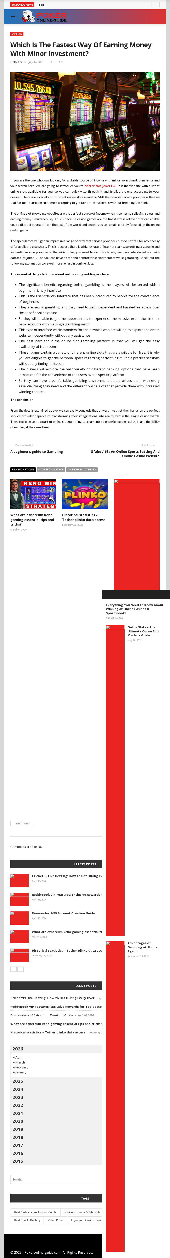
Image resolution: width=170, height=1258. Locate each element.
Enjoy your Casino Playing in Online (93, 1220)
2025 (17, 1081)
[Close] (106, 594)
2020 (17, 1121)
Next (27, 823)
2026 (17, 1048)
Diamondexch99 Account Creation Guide (63, 913)
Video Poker (56, 1220)
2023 (17, 1097)
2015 (17, 1161)
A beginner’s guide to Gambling (36, 451)
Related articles (23, 469)
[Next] (20, 969)
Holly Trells (18, 62)
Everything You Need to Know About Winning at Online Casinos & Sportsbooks (135, 609)
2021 (17, 1113)
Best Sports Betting (27, 1220)
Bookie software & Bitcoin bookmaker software (94, 1212)
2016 (17, 1153)
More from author (51, 469)
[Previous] (13, 969)
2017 (17, 1145)
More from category (82, 469)
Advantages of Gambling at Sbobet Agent (143, 947)
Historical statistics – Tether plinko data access (83, 517)
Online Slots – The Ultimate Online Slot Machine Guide (143, 631)
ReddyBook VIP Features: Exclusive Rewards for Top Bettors (79, 894)
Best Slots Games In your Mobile (35, 1212)
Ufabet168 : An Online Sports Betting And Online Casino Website (125, 453)
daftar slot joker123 (100, 186)
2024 (17, 1089)
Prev (18, 823)
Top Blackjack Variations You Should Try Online (73, 5)
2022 (17, 1105)
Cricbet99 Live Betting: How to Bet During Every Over (74, 876)
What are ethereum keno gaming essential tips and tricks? (32, 520)
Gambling (16, 33)
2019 (17, 1129)
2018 (17, 1137)
